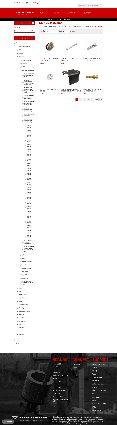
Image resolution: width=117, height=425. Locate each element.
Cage (20, 291)
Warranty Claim (97, 394)
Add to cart (51, 36)
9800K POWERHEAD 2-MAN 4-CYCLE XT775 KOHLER (29, 103)
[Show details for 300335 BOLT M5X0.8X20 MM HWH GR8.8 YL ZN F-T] (93, 77)
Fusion (55, 379)
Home (40, 26)
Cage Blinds (56, 367)
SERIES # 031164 (29, 231)
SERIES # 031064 (29, 222)
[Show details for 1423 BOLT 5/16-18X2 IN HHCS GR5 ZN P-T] (71, 46)
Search (101, 5)
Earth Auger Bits (25, 255)
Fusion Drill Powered (24, 298)
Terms (94, 374)
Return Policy (96, 381)
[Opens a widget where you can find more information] (8, 421)
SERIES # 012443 (29, 131)
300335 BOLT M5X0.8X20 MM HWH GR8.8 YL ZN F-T (92, 90)
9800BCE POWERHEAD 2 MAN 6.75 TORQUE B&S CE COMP (28, 82)
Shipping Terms (97, 377)
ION (20, 50)
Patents (94, 400)
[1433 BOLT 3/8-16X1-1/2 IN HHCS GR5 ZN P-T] (93, 37)
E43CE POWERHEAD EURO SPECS (29, 115)
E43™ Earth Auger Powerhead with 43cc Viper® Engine (29, 121)
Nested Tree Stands (59, 390)
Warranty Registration (99, 390)
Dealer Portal (96, 410)
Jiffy (20, 324)
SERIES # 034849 (29, 236)
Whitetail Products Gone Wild (60, 400)
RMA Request (96, 397)
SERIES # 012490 (29, 141)
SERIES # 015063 (29, 183)
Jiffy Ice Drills (57, 387)
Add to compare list (45, 35)
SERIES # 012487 (29, 136)
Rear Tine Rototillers (26, 268)
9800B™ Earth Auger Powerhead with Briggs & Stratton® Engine (29, 90)
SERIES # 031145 (29, 226)
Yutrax (20, 301)
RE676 (17, 343)
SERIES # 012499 (29, 155)
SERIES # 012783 (29, 164)
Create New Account (99, 364)
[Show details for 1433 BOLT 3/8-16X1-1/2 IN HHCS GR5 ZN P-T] (93, 46)
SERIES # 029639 (29, 202)
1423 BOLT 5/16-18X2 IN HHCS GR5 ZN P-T (71, 59)
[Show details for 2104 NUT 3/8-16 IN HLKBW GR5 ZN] (50, 77)
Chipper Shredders (26, 60)
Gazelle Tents (57, 381)
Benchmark (21, 314)
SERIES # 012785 (29, 169)
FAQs (94, 407)
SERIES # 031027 (29, 217)
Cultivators (24, 63)
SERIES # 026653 (29, 193)
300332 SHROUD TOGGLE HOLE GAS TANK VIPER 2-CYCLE (71, 90)
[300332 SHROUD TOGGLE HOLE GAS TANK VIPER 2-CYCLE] (71, 68)
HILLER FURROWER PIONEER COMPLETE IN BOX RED (27, 283)
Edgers (23, 258)
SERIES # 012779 (29, 160)
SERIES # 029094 (29, 198)
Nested (20, 331)
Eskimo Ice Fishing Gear (24, 46)
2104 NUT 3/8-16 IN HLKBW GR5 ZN (49, 90)
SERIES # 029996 (29, 212)
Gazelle (20, 288)
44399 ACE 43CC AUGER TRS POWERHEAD (28, 242)
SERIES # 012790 (29, 174)
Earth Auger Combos (26, 67)
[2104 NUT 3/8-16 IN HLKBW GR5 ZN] (50, 68)
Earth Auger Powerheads (27, 70)
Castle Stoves (57, 370)
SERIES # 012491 (29, 145)
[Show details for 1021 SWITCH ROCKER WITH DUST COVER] (50, 46)
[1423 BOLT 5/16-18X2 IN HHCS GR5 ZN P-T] (71, 37)
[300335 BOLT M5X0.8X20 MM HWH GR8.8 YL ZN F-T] (93, 68)
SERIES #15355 (19, 340)
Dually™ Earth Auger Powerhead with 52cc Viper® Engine (29, 110)
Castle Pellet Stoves (23, 304)
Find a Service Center (99, 404)
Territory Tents (22, 321)
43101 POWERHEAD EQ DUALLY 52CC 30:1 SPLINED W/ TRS (29, 249)
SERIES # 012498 (29, 150)
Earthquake (21, 56)
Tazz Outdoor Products (24, 311)
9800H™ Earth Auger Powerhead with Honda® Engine (29, 97)
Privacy (94, 371)
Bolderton (21, 327)
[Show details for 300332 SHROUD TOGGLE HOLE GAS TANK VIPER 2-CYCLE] (71, 77)
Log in (23, 2)
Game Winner (22, 317)
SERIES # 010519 (29, 126)
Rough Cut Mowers (26, 274)
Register (16, 2)
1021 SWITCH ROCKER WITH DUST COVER (49, 59)
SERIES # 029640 (29, 207)
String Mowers (25, 271)
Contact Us (76, 364)
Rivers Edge (21, 308)
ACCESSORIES (24, 278)
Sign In (94, 367)
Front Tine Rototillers (26, 261)
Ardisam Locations (98, 384)
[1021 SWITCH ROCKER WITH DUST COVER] (50, 37)
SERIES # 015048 (29, 179)
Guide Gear (21, 334)
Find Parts (95, 387)
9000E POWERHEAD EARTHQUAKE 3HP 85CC (29, 75)
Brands (17, 43)
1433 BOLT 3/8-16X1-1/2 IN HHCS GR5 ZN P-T (91, 59)
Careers (75, 367)
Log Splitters (24, 265)
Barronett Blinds (23, 294)
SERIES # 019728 (29, 188)
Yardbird (21, 53)
